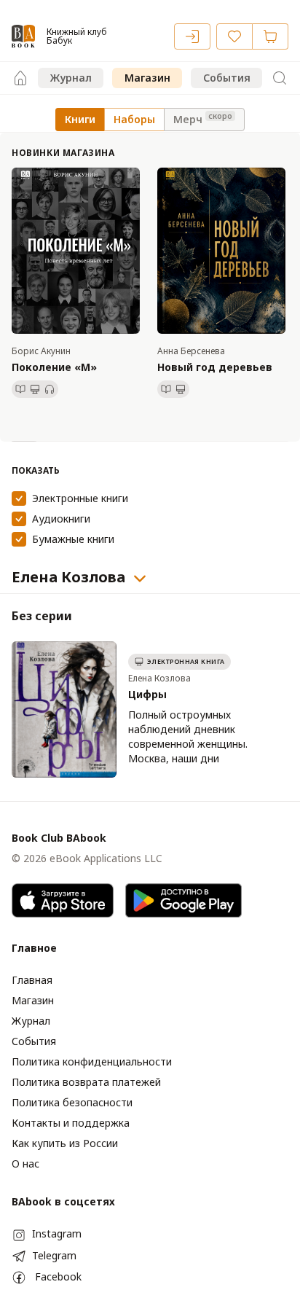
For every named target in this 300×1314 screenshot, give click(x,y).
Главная (32, 980)
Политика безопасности (72, 1102)
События (226, 78)
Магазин (147, 78)
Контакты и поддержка (71, 1123)
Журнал (71, 78)
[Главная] (20, 78)
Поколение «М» (54, 367)
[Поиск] (279, 78)
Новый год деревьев (214, 367)
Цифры (147, 694)
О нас (25, 1163)
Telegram (54, 1255)
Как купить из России (65, 1143)
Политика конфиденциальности (92, 1061)
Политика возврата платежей (86, 1082)
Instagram (57, 1233)
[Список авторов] (140, 578)
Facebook (58, 1276)
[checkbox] (19, 498)
